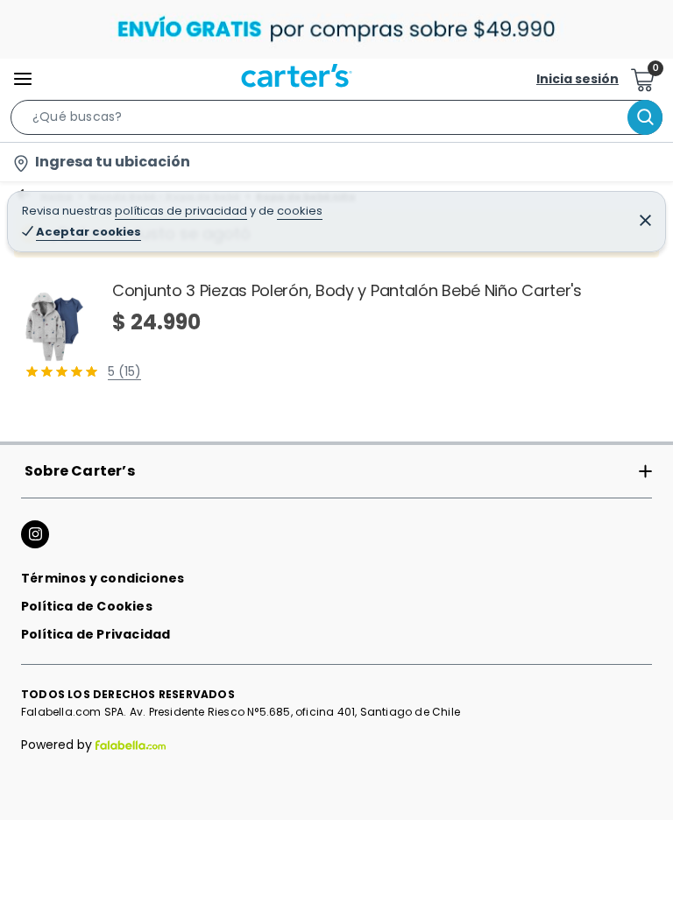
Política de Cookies (86, 606)
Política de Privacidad (95, 634)
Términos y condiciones (102, 578)
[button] (336, 121)
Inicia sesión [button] (577, 79)
